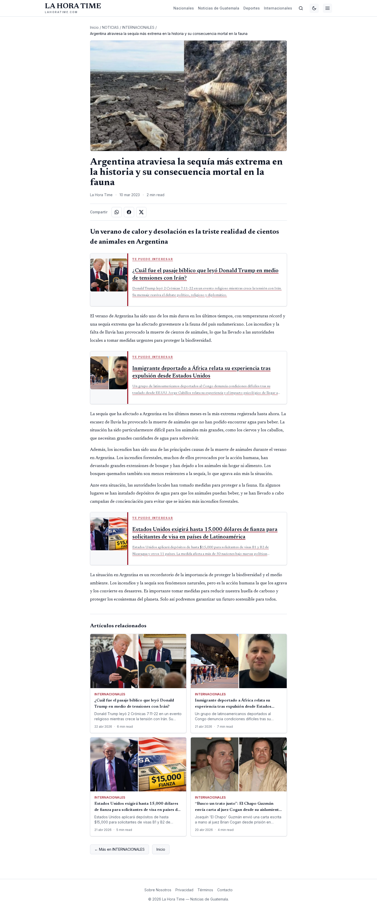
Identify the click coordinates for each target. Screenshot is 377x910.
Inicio (94, 27)
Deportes (251, 8)
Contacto (225, 890)
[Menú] (327, 8)
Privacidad (184, 890)
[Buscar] (300, 8)
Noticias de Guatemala (218, 8)
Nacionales (183, 8)
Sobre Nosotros (157, 890)
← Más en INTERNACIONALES (119, 849)
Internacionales (278, 8)
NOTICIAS (110, 27)
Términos (205, 890)
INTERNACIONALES (138, 27)
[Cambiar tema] (314, 8)
